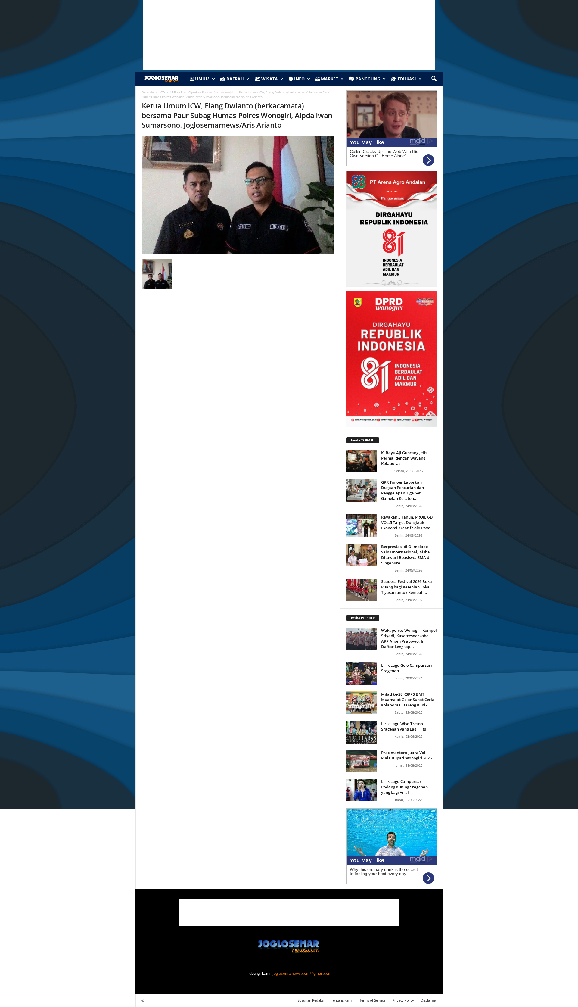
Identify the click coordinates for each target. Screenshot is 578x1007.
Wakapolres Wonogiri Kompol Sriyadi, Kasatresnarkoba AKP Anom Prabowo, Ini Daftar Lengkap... (409, 638)
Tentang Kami (342, 1000)
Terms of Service (372, 1000)
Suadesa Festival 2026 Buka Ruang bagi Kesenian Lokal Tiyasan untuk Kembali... (406, 587)
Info (299, 79)
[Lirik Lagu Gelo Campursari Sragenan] (361, 673)
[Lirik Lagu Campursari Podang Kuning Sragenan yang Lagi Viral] (361, 790)
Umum (202, 79)
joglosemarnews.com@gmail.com (302, 973)
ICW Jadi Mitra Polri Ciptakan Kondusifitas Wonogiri (196, 92)
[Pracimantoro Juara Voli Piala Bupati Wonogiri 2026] (361, 761)
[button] (433, 79)
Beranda (148, 92)
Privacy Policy (403, 1000)
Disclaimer (429, 1000)
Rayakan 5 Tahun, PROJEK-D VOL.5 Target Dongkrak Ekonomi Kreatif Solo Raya (407, 522)
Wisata (269, 79)
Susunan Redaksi (311, 1000)
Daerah (234, 79)
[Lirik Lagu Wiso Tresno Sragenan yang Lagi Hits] (361, 732)
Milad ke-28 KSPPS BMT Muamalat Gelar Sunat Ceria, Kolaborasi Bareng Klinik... (408, 699)
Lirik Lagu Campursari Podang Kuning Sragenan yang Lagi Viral (404, 787)
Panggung (367, 79)
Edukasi (406, 79)
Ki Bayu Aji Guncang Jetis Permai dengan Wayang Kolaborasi (404, 458)
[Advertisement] (289, 912)
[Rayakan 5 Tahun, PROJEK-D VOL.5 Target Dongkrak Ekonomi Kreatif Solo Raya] (361, 525)
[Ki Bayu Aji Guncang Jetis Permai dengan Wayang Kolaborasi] (361, 461)
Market (329, 79)
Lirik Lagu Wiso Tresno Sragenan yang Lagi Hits (403, 726)
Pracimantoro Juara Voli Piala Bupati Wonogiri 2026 (406, 755)
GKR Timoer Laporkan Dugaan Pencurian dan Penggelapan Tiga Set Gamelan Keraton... (402, 490)
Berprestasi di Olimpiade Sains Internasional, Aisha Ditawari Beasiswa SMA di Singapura (405, 555)
